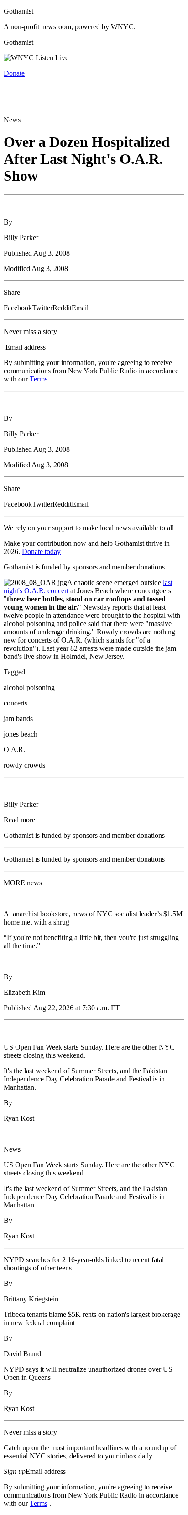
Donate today (41, 551)
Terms (38, 379)
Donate (14, 73)
